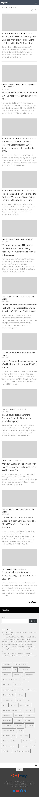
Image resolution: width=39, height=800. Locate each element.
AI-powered (24, 669)
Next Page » (32, 602)
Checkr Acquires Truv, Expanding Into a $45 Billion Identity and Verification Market (19, 364)
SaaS (20, 730)
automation (17, 674)
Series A (5, 741)
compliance (29, 674)
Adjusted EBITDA (20, 664)
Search (4, 617)
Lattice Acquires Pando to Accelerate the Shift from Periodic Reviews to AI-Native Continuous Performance (19, 307)
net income (18, 715)
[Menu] (36, 2)
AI (15, 669)
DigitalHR (5, 2)
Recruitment (7, 725)
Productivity (28, 720)
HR (4, 705)
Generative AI (7, 700)
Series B (11, 138)
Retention (19, 725)
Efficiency (18, 685)
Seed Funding (24, 736)
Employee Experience (28, 690)
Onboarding (7, 720)
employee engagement (10, 690)
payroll (18, 720)
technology (23, 746)
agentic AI (6, 669)
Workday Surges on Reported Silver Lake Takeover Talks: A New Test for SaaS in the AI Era (19, 467)
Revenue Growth (8, 730)
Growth (19, 700)
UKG (33, 746)
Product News (24, 409)
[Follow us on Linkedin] (25, 790)
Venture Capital (20, 33)
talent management (9, 746)
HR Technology (25, 705)
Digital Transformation (10, 680)
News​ (11, 33)
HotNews (31, 84)
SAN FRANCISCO (9, 736)
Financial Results (8, 695)
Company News (14, 84)
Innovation (29, 710)
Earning (24, 680)
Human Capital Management (12, 710)
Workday (10, 87)
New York (30, 715)
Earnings (24, 84)
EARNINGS (7, 685)
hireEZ (11, 409)
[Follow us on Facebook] (21, 790)
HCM (28, 700)
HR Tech (12, 705)
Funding (5, 33)
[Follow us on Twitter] (13, 790)
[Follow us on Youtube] (17, 790)
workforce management (21, 751)
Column (4, 84)
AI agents (6, 674)
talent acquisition (28, 741)
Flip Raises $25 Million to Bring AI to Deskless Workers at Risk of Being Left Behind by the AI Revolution (19, 39)
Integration (6, 715)
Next (35, 10)
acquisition (6, 664)
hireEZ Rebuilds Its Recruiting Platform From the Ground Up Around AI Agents (16, 418)
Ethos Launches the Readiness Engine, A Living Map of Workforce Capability (18, 575)
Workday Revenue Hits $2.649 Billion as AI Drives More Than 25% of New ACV (19, 95)
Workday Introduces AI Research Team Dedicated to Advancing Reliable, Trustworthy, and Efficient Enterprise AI (19, 648)
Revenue (30, 725)
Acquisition (6, 297)
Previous (32, 10)
